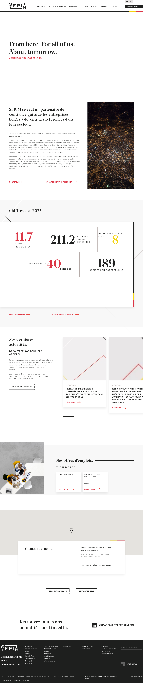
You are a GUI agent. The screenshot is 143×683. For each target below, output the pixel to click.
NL (131, 1)
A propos (28, 646)
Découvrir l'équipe (58, 591)
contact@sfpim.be (103, 565)
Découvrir (71, 402)
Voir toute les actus (22, 387)
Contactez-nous (86, 591)
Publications (91, 6)
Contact (115, 6)
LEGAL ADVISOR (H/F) (67, 474)
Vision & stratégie (57, 6)
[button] (71, 530)
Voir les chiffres (17, 314)
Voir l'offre (63, 489)
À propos (41, 6)
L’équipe (28, 654)
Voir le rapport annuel (63, 314)
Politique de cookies (109, 649)
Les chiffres (29, 656)
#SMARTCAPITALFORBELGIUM (116, 625)
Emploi (104, 6)
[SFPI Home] (17, 6)
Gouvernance (30, 658)
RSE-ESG (29, 663)
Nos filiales (132, 6)
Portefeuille (75, 6)
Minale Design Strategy (21, 680)
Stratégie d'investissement (59, 182)
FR (127, 1)
